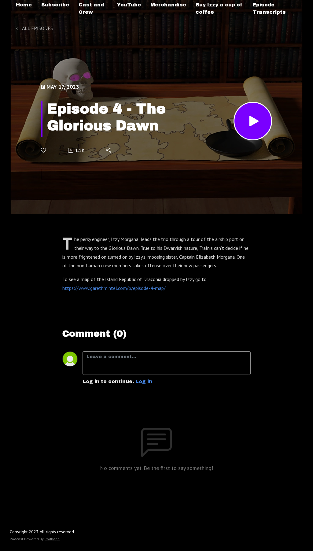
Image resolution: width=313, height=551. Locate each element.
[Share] (108, 150)
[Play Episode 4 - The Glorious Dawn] (253, 121)
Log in (143, 381)
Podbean (52, 539)
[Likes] (43, 150)
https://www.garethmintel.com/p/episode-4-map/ (114, 288)
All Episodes (37, 28)
